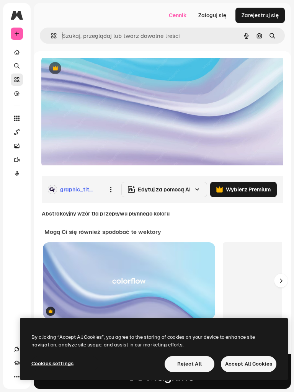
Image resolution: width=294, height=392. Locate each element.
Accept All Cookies (248, 364)
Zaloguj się (212, 15)
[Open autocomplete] (50, 36)
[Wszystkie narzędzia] (17, 118)
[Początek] (17, 52)
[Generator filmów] (17, 160)
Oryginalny (94, 68)
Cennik (178, 15)
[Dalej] (281, 280)
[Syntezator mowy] (17, 173)
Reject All (189, 364)
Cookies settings (52, 363)
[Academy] (17, 363)
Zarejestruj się (260, 15)
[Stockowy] (17, 80)
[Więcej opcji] (110, 189)
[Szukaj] (17, 66)
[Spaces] (17, 132)
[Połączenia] (17, 349)
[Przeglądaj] (17, 93)
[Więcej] (17, 377)
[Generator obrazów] (17, 146)
